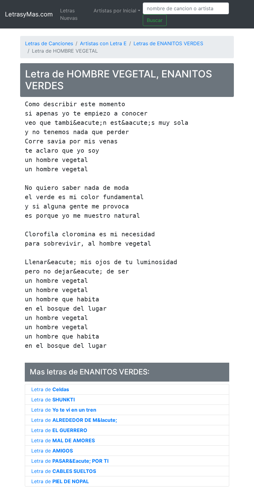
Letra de (50, 389)
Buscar (155, 20)
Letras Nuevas (68, 14)
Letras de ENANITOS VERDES (168, 43)
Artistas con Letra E (103, 43)
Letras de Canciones (49, 43)
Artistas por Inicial (115, 10)
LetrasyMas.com (29, 14)
